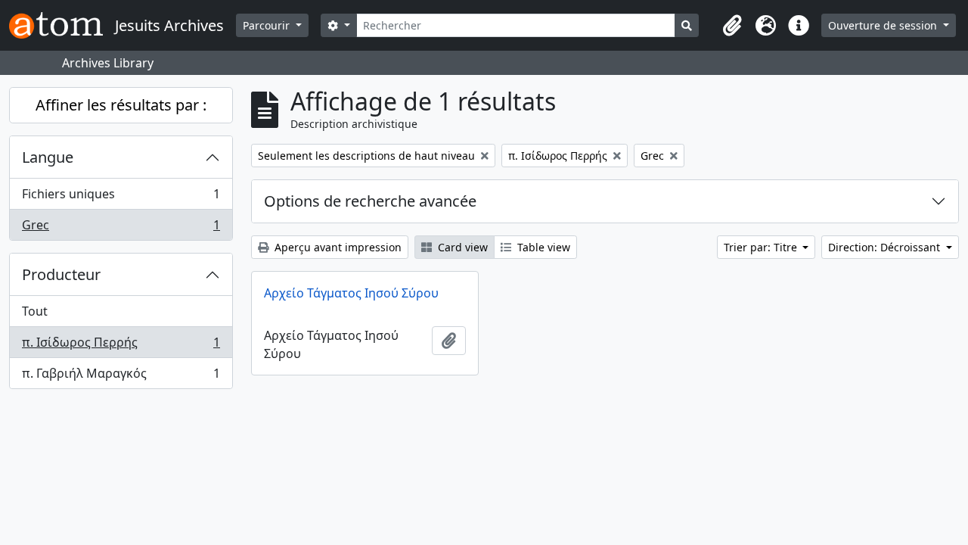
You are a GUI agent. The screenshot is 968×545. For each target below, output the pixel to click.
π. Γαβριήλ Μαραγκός (120, 376)
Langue (47, 157)
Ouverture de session (884, 25)
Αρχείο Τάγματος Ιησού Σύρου (351, 293)
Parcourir (268, 25)
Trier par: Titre (762, 247)
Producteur (61, 274)
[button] (732, 25)
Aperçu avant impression (336, 247)
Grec (120, 228)
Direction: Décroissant (885, 247)
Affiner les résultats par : (121, 105)
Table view (542, 247)
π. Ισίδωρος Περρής (120, 346)
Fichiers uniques (120, 197)
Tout (35, 311)
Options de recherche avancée (370, 201)
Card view (461, 247)
